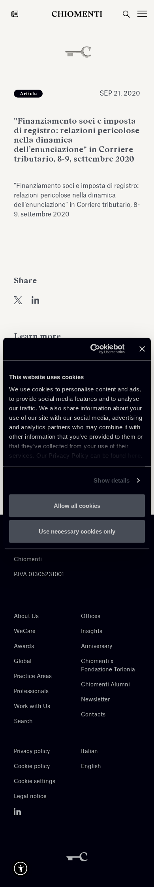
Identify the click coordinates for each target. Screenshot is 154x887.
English (91, 766)
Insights (91, 631)
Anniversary (96, 646)
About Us (26, 616)
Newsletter (95, 700)
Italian (89, 751)
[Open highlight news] (15, 13)
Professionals (31, 691)
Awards (24, 646)
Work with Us (32, 706)
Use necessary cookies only (77, 531)
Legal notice (30, 796)
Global (23, 661)
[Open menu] (145, 14)
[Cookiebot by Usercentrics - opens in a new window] (93, 349)
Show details (112, 480)
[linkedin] (35, 299)
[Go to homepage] (77, 14)
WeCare (25, 631)
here (134, 455)
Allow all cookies (77, 505)
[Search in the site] (126, 14)
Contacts (93, 715)
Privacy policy (32, 751)
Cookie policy (32, 766)
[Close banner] (142, 348)
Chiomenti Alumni (105, 685)
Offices (90, 616)
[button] (20, 868)
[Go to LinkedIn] (17, 811)
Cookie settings (34, 781)
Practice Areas (33, 676)
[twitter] (18, 299)
